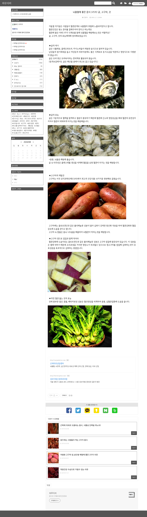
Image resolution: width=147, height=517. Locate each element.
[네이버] (105, 411)
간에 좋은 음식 (17, 116)
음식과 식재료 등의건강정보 (58, 496)
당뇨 (22, 118)
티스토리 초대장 (30, 118)
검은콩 (34, 116)
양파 (37, 123)
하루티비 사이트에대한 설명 (22, 14)
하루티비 (6, 3)
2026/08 (27, 142)
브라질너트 (16, 123)
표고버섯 (26, 133)
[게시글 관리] (57, 395)
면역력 (34, 114)
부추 (28, 121)
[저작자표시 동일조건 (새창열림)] (70, 395)
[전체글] (125, 3)
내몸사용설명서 (18, 130)
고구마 (24, 123)
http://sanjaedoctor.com (57, 360)
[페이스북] (69, 411)
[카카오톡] (87, 411)
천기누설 (16, 118)
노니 (19, 114)
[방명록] (130, 3)
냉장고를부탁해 (29, 128)
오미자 (40, 118)
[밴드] (114, 411)
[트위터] (78, 411)
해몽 (35, 130)
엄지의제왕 (28, 130)
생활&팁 (28, 69)
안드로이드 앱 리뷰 (28, 86)
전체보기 (27, 59)
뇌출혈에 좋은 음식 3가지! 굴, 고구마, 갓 (92, 12)
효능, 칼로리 (28, 66)
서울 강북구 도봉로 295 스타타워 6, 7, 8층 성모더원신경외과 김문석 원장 (75, 382)
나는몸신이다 (17, 133)
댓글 (48, 485)
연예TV (28, 76)
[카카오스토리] (96, 411)
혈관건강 (27, 116)
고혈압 (37, 126)
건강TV (86, 17)
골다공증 (31, 123)
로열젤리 (16, 121)
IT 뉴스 (28, 79)
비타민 (23, 121)
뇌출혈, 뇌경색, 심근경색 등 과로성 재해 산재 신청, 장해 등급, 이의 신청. (74, 366)
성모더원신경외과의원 (58, 379)
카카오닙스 (26, 114)
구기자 (20, 128)
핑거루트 (34, 121)
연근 (14, 114)
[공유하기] (54, 395)
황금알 (31, 126)
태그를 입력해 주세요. (20, 126)
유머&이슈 (28, 83)
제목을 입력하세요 (19, 43)
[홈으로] (121, 3)
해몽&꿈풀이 (28, 73)
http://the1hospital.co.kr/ (58, 376)
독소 (14, 128)
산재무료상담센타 (57, 363)
